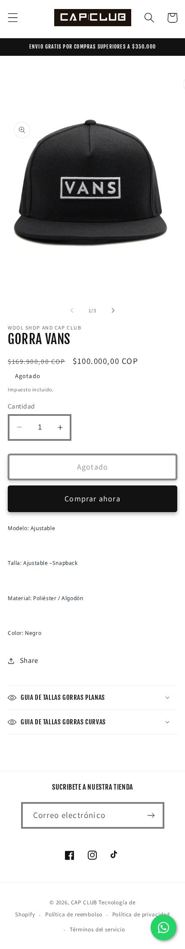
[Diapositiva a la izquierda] (71, 310)
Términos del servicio (97, 929)
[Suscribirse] (151, 815)
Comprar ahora (92, 498)
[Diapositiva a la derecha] (113, 310)
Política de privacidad (141, 914)
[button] (13, 17)
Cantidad (21, 406)
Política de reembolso (73, 914)
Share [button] (29, 660)
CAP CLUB (84, 902)
